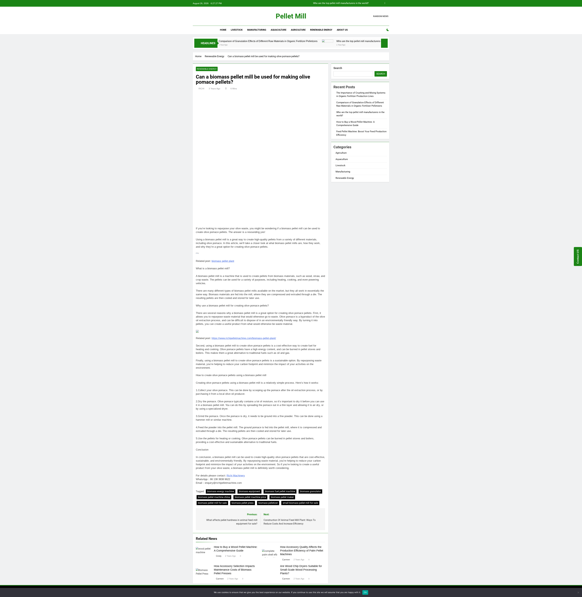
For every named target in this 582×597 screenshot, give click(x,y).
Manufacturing (256, 30)
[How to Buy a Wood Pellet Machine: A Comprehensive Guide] (374, 45)
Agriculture (298, 30)
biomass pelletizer (268, 502)
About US (342, 30)
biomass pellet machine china (214, 497)
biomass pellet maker (282, 497)
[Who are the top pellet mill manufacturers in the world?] (297, 45)
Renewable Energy (321, 30)
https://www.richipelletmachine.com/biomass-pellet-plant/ (244, 338)
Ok (365, 592)
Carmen (286, 559)
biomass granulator (310, 491)
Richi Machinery (236, 475)
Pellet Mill (291, 16)
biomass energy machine (220, 491)
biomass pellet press (243, 502)
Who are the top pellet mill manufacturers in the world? (341, 3)
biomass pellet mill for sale (212, 502)
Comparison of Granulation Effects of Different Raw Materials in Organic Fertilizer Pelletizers (237, 41)
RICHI (201, 88)
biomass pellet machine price (250, 497)
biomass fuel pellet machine (280, 491)
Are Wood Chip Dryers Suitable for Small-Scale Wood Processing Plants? (301, 570)
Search (337, 68)
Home (223, 30)
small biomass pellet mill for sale (300, 502)
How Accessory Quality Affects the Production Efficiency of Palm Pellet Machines (301, 550)
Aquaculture (278, 30)
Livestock (237, 30)
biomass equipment (249, 491)
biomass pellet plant (223, 261)
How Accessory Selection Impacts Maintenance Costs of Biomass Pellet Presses (234, 570)
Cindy (218, 556)
